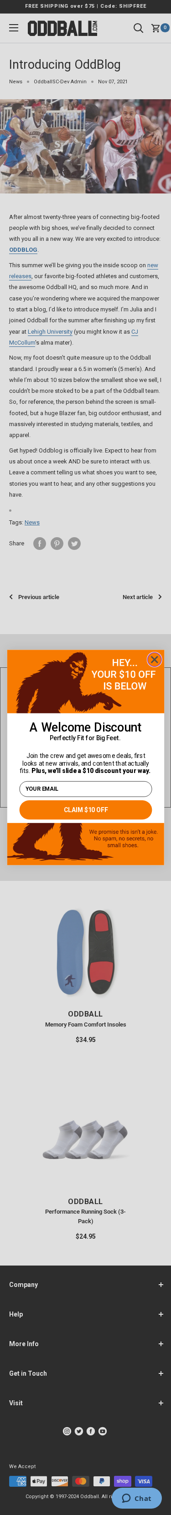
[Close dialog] (154, 660)
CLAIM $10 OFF (85, 809)
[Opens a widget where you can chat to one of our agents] (136, 1499)
